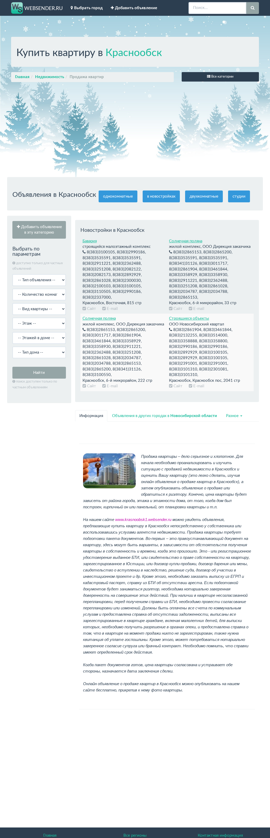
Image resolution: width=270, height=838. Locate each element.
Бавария (90, 241)
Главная (22, 77)
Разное (233, 416)
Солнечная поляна (185, 241)
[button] (39, 230)
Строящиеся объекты (189, 318)
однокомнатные (118, 196)
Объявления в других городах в (164, 416)
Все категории (221, 76)
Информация (91, 416)
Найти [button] (39, 373)
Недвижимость (49, 77)
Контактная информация (220, 835)
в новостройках (161, 196)
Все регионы (135, 835)
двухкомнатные (204, 196)
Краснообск (133, 53)
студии (239, 196)
